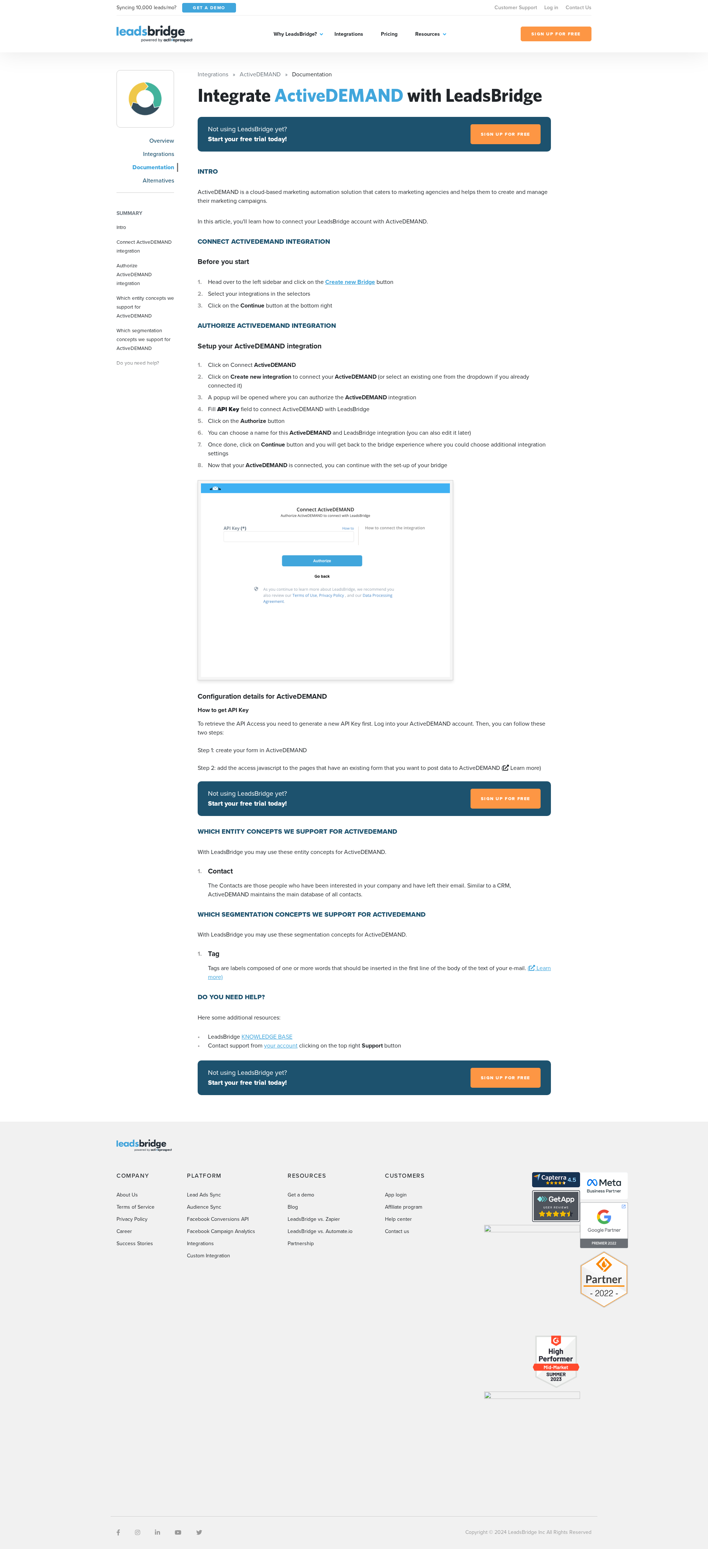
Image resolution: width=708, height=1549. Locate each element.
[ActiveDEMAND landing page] (145, 99)
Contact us (397, 1231)
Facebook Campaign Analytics (221, 1231)
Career (124, 1231)
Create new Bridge (350, 282)
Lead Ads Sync (204, 1195)
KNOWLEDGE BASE (267, 1036)
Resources (427, 34)
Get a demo (301, 1195)
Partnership (301, 1243)
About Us (127, 1195)
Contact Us (578, 7)
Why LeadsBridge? (295, 34)
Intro (121, 227)
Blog (293, 1207)
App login (396, 1195)
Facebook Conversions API (218, 1219)
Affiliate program (403, 1207)
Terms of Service (136, 1207)
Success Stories (135, 1243)
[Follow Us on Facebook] (118, 1532)
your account (281, 1045)
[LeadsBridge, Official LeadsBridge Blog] (154, 33)
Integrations (348, 34)
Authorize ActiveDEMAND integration (134, 274)
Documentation (153, 167)
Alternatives (158, 180)
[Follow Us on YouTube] (178, 1532)
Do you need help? (138, 363)
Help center (398, 1219)
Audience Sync (204, 1207)
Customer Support (515, 7)
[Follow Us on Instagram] (137, 1532)
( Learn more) (521, 768)
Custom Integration (208, 1256)
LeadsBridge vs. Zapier (314, 1219)
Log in (551, 7)
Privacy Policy (132, 1219)
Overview (161, 140)
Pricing (389, 34)
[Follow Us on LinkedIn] (157, 1532)
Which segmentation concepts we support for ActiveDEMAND (143, 339)
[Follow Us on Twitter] (199, 1532)
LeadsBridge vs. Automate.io (320, 1231)
